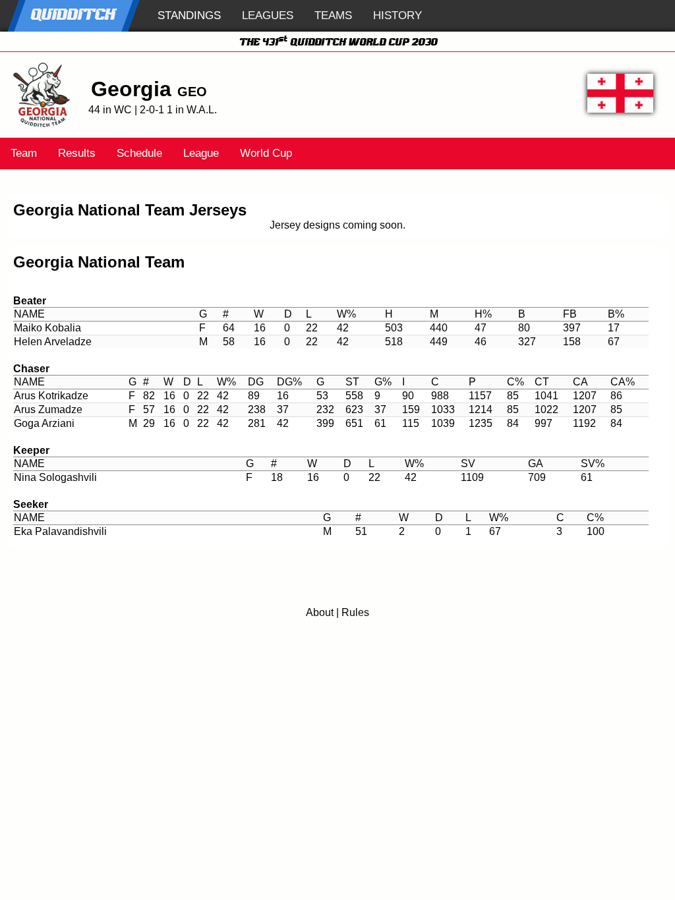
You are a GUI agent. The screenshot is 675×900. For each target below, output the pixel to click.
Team (24, 153)
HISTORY (397, 15)
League (201, 153)
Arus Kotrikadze (51, 395)
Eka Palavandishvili (60, 531)
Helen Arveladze (53, 341)
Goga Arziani (44, 423)
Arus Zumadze (48, 409)
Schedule (139, 153)
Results (77, 153)
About (320, 612)
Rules (355, 612)
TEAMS (333, 15)
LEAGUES (267, 15)
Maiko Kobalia (47, 327)
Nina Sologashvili (55, 477)
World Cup (266, 153)
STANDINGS (189, 15)
